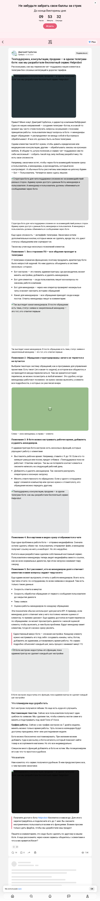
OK (92, 889)
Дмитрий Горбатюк (27, 52)
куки (19, 889)
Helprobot (43, 817)
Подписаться (81, 53)
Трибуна (21, 55)
